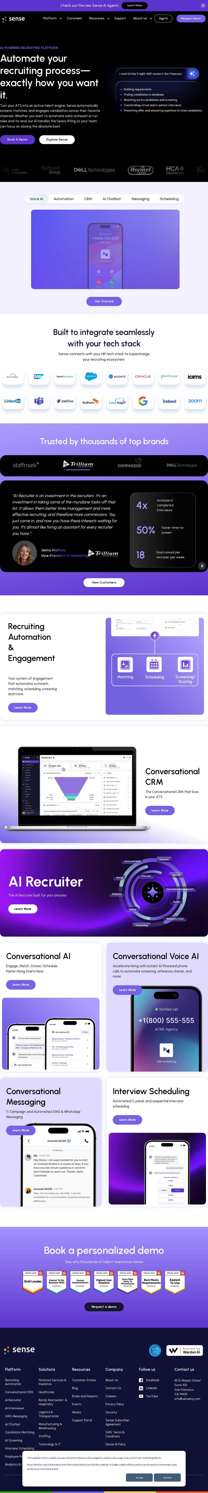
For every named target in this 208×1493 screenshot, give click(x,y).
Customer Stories (84, 1380)
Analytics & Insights (18, 1464)
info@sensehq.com (187, 1399)
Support (120, 18)
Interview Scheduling (19, 1448)
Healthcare (46, 1392)
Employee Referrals (18, 1456)
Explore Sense (57, 139)
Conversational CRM (19, 1392)
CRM (88, 199)
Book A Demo (17, 139)
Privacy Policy (114, 1404)
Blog (75, 1388)
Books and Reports (85, 1396)
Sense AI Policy (115, 1444)
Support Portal (82, 1420)
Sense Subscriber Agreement (117, 1422)
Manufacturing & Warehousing (50, 1426)
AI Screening (13, 1440)
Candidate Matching (19, 1432)
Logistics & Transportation (49, 1414)
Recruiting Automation (13, 1382)
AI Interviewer (14, 1408)
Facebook (152, 1380)
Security (111, 1412)
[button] (50, 17)
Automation (64, 199)
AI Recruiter (13, 1400)
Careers (110, 1396)
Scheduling (169, 199)
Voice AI (36, 199)
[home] (17, 18)
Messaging (140, 199)
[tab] (26, 465)
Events (76, 1404)
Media (76, 1412)
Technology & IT (50, 1444)
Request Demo (191, 18)
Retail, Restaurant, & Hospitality (53, 1402)
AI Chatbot (112, 199)
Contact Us (113, 1388)
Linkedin (151, 1388)
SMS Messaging (16, 1416)
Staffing (44, 1436)
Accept (139, 1477)
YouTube (152, 1396)
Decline (167, 1477)
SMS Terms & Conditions (115, 1434)
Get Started (104, 301)
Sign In (163, 18)
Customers (74, 18)
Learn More (134, 5)
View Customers (104, 582)
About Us (111, 1380)
